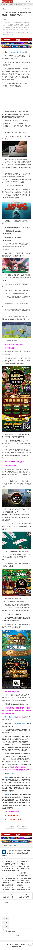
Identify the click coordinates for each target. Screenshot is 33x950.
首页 (4, 4)
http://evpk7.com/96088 (9, 770)
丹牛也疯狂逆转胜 (20, 723)
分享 (24, 827)
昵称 (5, 919)
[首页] (30, 937)
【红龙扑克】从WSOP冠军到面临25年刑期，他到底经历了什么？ (8, 871)
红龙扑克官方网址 (13, 811)
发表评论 (27, 8)
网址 (5, 927)
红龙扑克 (7, 794)
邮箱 (5, 923)
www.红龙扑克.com (18, 52)
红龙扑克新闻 (10, 4)
